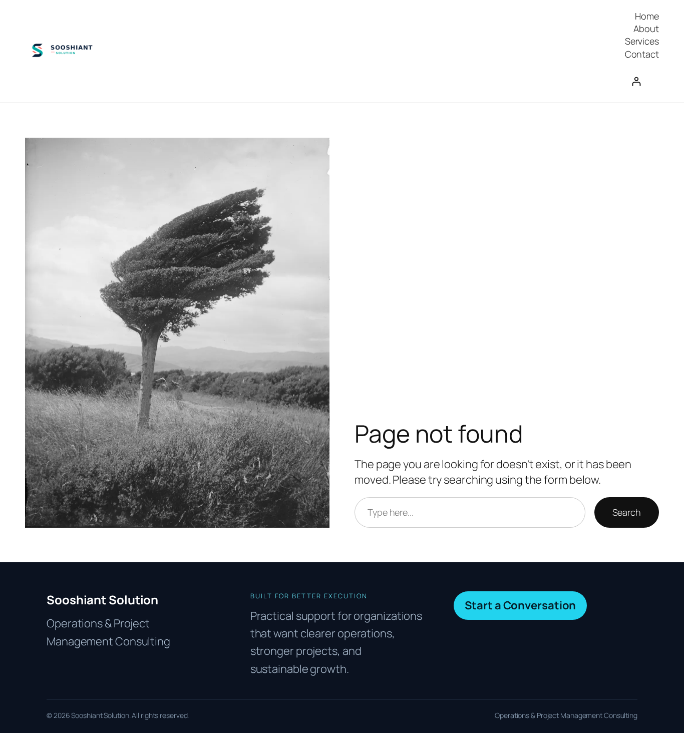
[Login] (642, 81)
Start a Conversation (520, 605)
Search (626, 512)
